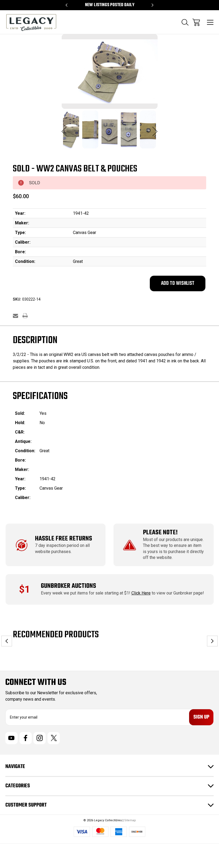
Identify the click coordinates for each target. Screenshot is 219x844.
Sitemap (130, 820)
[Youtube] (11, 738)
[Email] (15, 316)
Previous (64, 128)
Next (155, 128)
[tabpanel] (71, 132)
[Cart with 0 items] (196, 22)
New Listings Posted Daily (109, 5)
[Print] (25, 316)
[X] (54, 738)
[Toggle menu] (210, 22)
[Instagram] (39, 738)
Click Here (141, 593)
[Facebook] (25, 738)
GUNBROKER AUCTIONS (68, 586)
